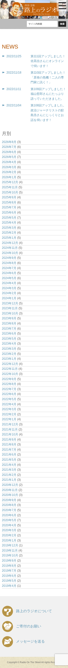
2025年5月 (9, 217)
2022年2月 (9, 414)
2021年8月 (9, 444)
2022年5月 (9, 399)
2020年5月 (9, 520)
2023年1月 (9, 358)
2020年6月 (9, 515)
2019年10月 (10, 555)
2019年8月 (9, 565)
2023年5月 (9, 338)
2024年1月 (9, 298)
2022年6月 (9, 394)
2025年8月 (9, 202)
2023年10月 (10, 313)
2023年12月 (10, 303)
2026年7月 (9, 147)
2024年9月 (9, 257)
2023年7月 (9, 328)
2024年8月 (9, 263)
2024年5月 (9, 278)
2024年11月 (10, 247)
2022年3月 (9, 409)
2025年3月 (9, 227)
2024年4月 (9, 283)
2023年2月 (9, 353)
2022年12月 (10, 363)
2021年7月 (9, 449)
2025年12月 (10, 182)
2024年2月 (9, 293)
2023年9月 (9, 318)
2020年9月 (9, 500)
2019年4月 (9, 585)
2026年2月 (9, 172)
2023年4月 (9, 343)
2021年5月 (9, 459)
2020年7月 (9, 510)
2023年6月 (9, 333)
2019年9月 (9, 560)
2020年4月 (9, 525)
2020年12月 (10, 484)
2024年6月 (9, 273)
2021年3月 (9, 469)
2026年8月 (9, 142)
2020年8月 (9, 505)
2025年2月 (9, 232)
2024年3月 (9, 288)
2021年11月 (10, 429)
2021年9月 (9, 439)
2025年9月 (9, 197)
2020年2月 (9, 535)
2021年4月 (9, 464)
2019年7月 (9, 570)
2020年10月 (10, 495)
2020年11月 (10, 490)
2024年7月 (9, 268)
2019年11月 (10, 550)
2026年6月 (9, 152)
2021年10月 (10, 434)
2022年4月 (9, 404)
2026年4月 (9, 162)
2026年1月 (9, 177)
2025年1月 (9, 237)
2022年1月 (9, 419)
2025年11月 (10, 187)
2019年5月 (9, 580)
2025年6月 (9, 212)
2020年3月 (9, 530)
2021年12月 (10, 424)
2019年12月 (10, 545)
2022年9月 (9, 379)
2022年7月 (9, 389)
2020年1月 (9, 540)
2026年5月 (9, 157)
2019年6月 (9, 575)
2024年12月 (10, 242)
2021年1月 (9, 479)
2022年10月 (10, 374)
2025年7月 (9, 207)
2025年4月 (9, 222)
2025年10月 (10, 192)
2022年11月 (10, 368)
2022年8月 (9, 384)
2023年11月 (10, 308)
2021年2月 (9, 474)
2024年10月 (10, 253)
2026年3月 (9, 167)
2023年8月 (9, 323)
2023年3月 (9, 348)
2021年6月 (9, 454)
